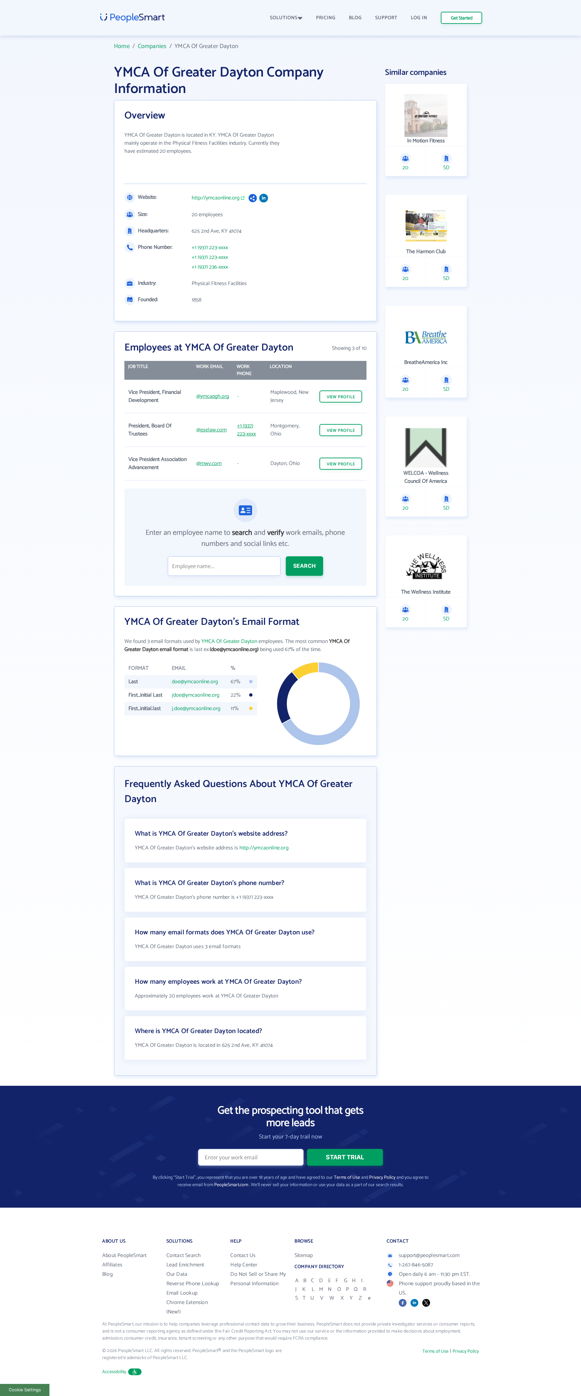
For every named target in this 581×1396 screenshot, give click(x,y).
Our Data (177, 1274)
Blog (107, 1274)
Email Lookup (181, 1293)
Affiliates (112, 1264)
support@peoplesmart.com (429, 1255)
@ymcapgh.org (212, 396)
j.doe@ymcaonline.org (196, 708)
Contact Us (243, 1255)
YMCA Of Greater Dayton (229, 641)
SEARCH (304, 565)
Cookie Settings (25, 1389)
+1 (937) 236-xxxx (210, 267)
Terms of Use (347, 1177)
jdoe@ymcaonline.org (195, 695)
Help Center (243, 1264)
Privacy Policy (382, 1177)
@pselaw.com (211, 429)
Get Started (461, 18)
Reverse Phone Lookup (192, 1283)
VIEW (341, 397)
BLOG (355, 18)
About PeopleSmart (124, 1255)
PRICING (326, 18)
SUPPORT (386, 18)
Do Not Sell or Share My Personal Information (258, 1279)
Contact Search (183, 1255)
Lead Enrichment (185, 1264)
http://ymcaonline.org (215, 198)
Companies (152, 46)
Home (122, 46)
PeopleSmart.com (231, 1185)
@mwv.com (209, 463)
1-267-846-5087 (416, 1264)
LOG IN (419, 18)
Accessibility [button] (114, 1372)
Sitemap (304, 1255)
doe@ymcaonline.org (195, 681)
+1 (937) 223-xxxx (210, 248)
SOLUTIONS (284, 18)
